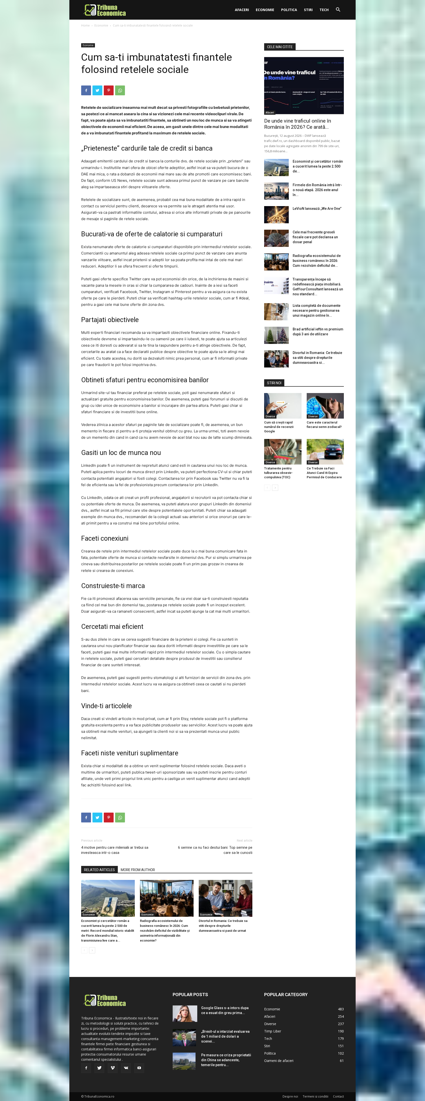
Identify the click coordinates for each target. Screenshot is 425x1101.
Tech (324, 9)
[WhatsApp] (120, 90)
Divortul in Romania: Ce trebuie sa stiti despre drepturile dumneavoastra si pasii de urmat (223, 925)
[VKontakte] (126, 1068)
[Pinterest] (109, 90)
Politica (289, 9)
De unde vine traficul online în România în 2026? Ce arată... (297, 124)
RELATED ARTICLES (99, 870)
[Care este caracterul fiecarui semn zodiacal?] (325, 406)
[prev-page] (84, 950)
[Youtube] (139, 1068)
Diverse (270, 416)
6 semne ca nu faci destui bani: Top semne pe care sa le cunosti (215, 850)
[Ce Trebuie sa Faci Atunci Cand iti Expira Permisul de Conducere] (325, 452)
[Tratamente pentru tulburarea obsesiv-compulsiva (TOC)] (283, 452)
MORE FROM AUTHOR (138, 870)
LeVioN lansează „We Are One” (317, 209)
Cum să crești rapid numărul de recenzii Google (278, 427)
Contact (338, 1096)
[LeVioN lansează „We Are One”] (276, 214)
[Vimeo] (113, 1068)
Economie (265, 9)
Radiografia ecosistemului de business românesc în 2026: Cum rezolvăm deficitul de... (317, 261)
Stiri (308, 9)
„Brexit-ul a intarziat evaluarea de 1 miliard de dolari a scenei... (225, 1036)
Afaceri (242, 9)
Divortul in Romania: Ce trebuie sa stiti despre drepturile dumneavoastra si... (317, 358)
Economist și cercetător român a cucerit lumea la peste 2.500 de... (318, 166)
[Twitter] (97, 90)
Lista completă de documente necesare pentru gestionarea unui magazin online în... (316, 310)
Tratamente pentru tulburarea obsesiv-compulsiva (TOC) (278, 472)
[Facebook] (86, 90)
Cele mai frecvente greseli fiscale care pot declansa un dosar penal (315, 237)
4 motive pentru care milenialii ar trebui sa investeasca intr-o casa (114, 850)
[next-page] (92, 950)
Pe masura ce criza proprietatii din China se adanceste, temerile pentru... (226, 1060)
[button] (338, 10)
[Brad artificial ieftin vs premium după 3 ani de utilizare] (276, 335)
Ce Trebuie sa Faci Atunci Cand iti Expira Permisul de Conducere (324, 472)
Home (85, 25)
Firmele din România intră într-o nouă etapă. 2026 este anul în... (317, 190)
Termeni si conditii (315, 1096)
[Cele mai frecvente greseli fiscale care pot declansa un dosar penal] (276, 238)
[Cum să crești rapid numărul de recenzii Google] (283, 406)
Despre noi (290, 1096)
